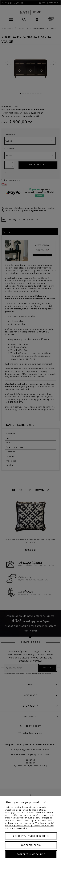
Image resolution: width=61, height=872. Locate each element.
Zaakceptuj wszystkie (31, 854)
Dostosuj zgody (31, 845)
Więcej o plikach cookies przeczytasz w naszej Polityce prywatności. (29, 827)
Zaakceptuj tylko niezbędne (31, 836)
